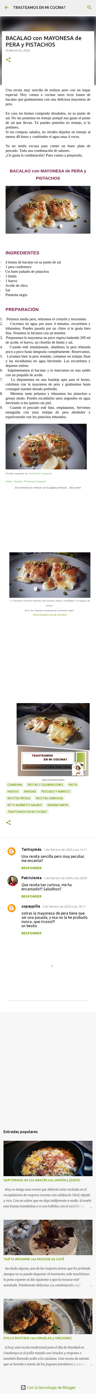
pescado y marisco (55, 791)
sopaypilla (30, 906)
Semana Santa (57, 804)
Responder (31, 868)
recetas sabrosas (49, 798)
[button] (8, 60)
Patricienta (31, 878)
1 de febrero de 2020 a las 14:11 (65, 849)
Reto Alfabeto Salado (24, 804)
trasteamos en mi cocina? (27, 811)
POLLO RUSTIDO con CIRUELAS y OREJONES (37, 1338)
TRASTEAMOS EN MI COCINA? (39, 7)
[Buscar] (89, 7)
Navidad (30, 791)
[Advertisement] (48, 1067)
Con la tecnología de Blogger (51, 1387)
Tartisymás (31, 849)
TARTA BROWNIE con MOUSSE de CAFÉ (33, 1259)
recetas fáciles (19, 798)
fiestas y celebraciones (45, 784)
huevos (13, 791)
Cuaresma (14, 784)
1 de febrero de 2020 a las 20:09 (65, 878)
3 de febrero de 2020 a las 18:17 (63, 906)
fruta (73, 784)
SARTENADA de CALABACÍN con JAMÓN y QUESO (41, 1180)
